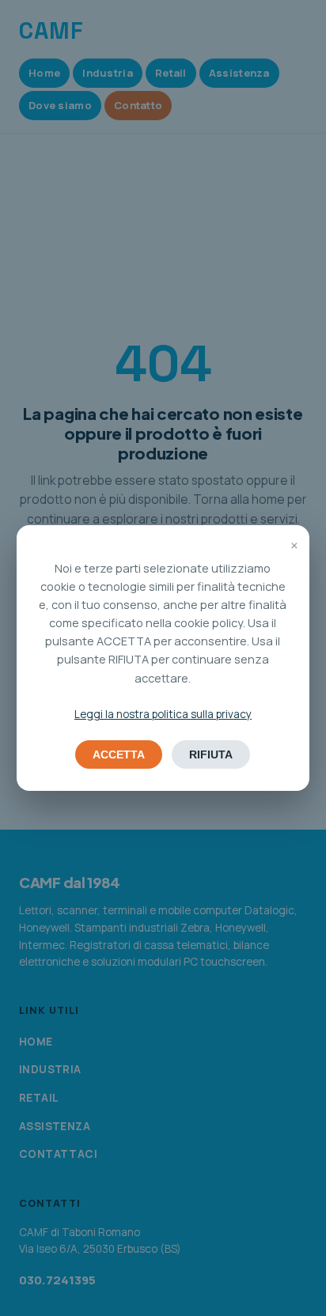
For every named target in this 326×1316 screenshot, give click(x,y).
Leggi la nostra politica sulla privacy (163, 714)
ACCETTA (119, 754)
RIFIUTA (211, 754)
